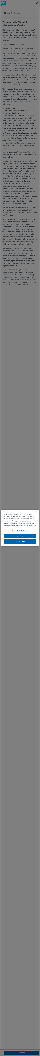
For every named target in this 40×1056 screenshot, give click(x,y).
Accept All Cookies (20, 541)
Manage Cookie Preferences (20, 530)
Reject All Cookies (20, 536)
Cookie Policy (32, 525)
